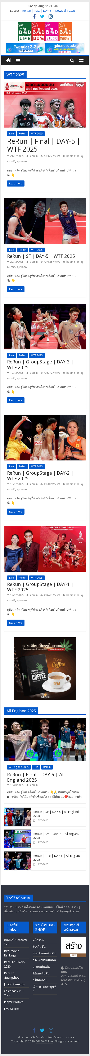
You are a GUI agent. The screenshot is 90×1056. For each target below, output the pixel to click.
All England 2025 (19, 767)
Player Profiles (13, 1002)
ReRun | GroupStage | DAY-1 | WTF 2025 (40, 587)
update (70, 1037)
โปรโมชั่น (39, 947)
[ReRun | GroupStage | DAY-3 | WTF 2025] (45, 306)
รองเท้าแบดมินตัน (44, 953)
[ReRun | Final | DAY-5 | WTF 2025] (45, 84)
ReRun (22, 133)
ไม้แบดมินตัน (41, 973)
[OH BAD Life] (8, 60)
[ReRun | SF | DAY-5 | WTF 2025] (45, 200)
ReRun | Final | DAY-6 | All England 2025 (36, 777)
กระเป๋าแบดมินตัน (44, 960)
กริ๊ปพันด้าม (40, 980)
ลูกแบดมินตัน (41, 967)
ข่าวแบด (23, 1037)
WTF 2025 (37, 133)
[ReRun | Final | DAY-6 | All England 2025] (45, 720)
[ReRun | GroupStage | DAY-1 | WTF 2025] (45, 528)
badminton (73, 156)
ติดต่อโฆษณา (55, 1037)
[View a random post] (81, 60)
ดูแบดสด (22, 161)
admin (34, 156)
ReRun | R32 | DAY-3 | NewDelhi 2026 (49, 11)
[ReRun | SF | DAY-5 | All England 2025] (17, 810)
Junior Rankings (14, 984)
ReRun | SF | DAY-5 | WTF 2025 (41, 256)
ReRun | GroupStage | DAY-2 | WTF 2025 (40, 475)
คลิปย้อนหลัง (38, 1037)
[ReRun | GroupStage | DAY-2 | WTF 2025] (45, 417)
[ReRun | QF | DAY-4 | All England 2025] (17, 832)
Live (11, 133)
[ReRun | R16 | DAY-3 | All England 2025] (17, 854)
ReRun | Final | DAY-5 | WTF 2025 (43, 145)
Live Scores (11, 1009)
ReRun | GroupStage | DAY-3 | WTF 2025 (40, 364)
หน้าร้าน (38, 940)
